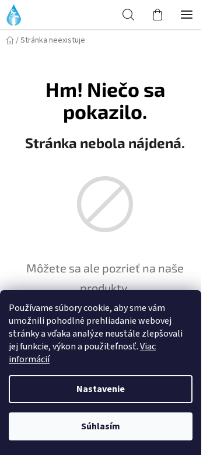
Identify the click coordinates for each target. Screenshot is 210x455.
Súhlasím (100, 426)
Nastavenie (100, 389)
